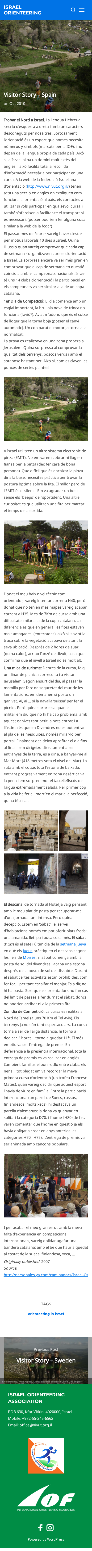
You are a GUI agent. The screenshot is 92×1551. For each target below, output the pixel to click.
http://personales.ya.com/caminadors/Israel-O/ (46, 1274)
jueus (28, 950)
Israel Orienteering (22, 10)
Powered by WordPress (46, 1539)
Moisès (29, 957)
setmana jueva (73, 944)
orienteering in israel (46, 1314)
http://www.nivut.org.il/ (48, 186)
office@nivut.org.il (36, 1425)
